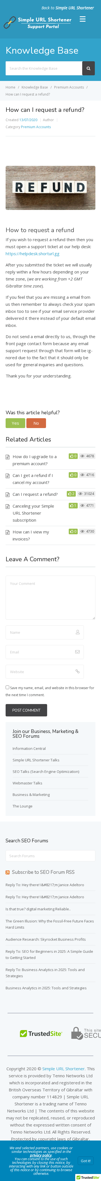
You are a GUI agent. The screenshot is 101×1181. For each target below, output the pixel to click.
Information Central (29, 748)
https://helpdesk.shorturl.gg (32, 253)
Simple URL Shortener (75, 7)
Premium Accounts (36, 127)
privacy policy (41, 1155)
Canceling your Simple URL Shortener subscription (33, 513)
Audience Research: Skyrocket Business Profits (46, 939)
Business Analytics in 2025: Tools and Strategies (46, 987)
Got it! (86, 1160)
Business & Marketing (31, 794)
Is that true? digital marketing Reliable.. (38, 908)
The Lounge (23, 806)
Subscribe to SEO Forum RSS (43, 872)
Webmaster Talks (27, 783)
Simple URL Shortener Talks (36, 760)
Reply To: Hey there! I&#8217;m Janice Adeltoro (45, 884)
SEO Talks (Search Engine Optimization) (46, 771)
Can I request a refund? (35, 494)
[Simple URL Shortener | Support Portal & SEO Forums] (37, 28)
